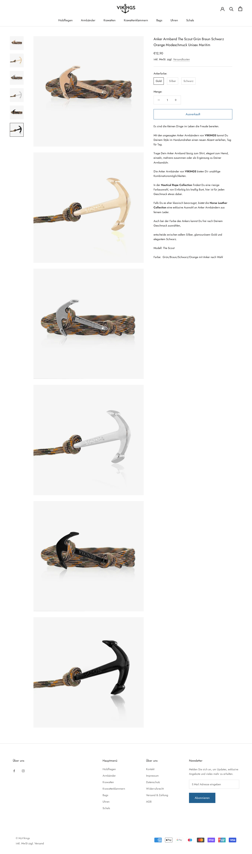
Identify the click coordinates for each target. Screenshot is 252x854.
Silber (172, 81)
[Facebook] (14, 770)
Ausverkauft (193, 114)
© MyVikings (23, 838)
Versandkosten (181, 59)
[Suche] (231, 9)
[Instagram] (23, 770)
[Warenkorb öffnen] (240, 8)
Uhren (174, 20)
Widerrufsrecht (155, 789)
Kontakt (150, 769)
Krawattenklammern (136, 20)
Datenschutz (153, 782)
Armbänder (88, 20)
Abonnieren (202, 798)
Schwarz (188, 81)
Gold (159, 81)
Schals (190, 20)
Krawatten (110, 20)
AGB (149, 802)
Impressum (152, 776)
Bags (159, 20)
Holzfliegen (65, 20)
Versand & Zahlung (157, 795)
